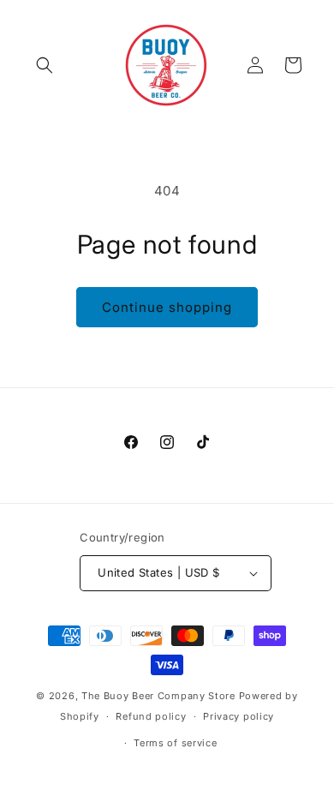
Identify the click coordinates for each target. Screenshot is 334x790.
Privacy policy (238, 716)
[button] (44, 65)
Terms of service (175, 743)
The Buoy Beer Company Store (158, 696)
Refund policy (151, 716)
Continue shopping (167, 307)
